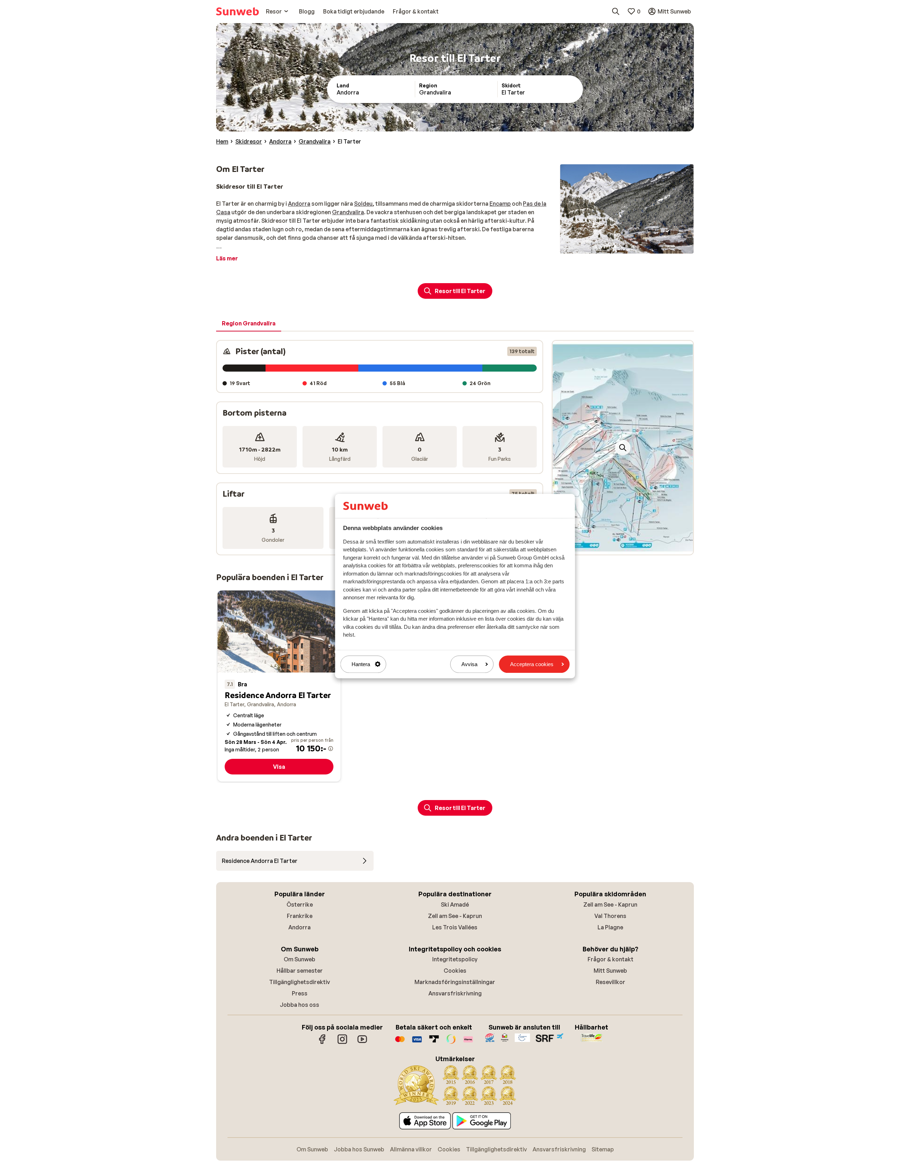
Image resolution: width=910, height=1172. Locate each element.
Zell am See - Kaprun (455, 915)
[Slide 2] (621, 246)
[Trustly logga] (434, 1042)
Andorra (299, 203)
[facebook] (322, 1042)
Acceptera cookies (531, 664)
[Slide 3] (626, 246)
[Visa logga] (417, 1042)
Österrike (300, 904)
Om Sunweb (299, 959)
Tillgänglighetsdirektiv (299, 981)
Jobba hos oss (299, 1004)
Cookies (455, 970)
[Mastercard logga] (400, 1042)
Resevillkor (610, 981)
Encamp (500, 203)
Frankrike (299, 915)
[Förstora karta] (623, 447)
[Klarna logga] (468, 1042)
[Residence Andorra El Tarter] (279, 686)
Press (299, 993)
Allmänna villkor (411, 1149)
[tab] (248, 323)
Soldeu (363, 203)
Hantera (361, 664)
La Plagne (610, 927)
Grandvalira (348, 212)
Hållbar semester (300, 970)
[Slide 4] (632, 246)
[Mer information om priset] (330, 748)
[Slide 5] (638, 246)
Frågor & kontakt (610, 959)
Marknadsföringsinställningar (454, 981)
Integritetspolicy (454, 959)
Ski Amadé (455, 904)
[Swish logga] (451, 1042)
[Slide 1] (615, 246)
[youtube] (362, 1042)
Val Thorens (610, 915)
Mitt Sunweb (610, 970)
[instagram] (342, 1042)
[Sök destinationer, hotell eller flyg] (616, 11)
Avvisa (469, 664)
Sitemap (603, 1149)
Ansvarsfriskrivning (455, 993)
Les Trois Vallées (454, 927)
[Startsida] (237, 11)
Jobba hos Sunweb (359, 1149)
